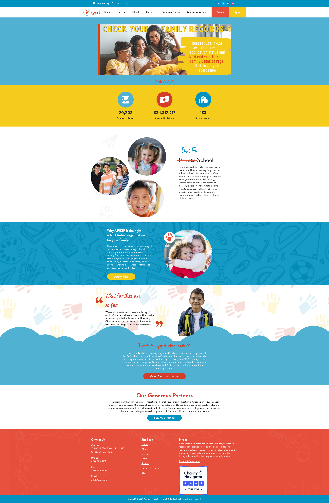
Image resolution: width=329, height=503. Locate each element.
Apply (237, 12)
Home (144, 444)
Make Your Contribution (164, 376)
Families (122, 12)
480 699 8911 (121, 3)
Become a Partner (165, 418)
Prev (101, 53)
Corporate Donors (171, 12)
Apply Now (121, 276)
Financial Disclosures (189, 461)
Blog (143, 473)
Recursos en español (196, 12)
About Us (150, 12)
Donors (108, 12)
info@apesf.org (102, 3)
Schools (136, 12)
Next (228, 53)
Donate (220, 12)
